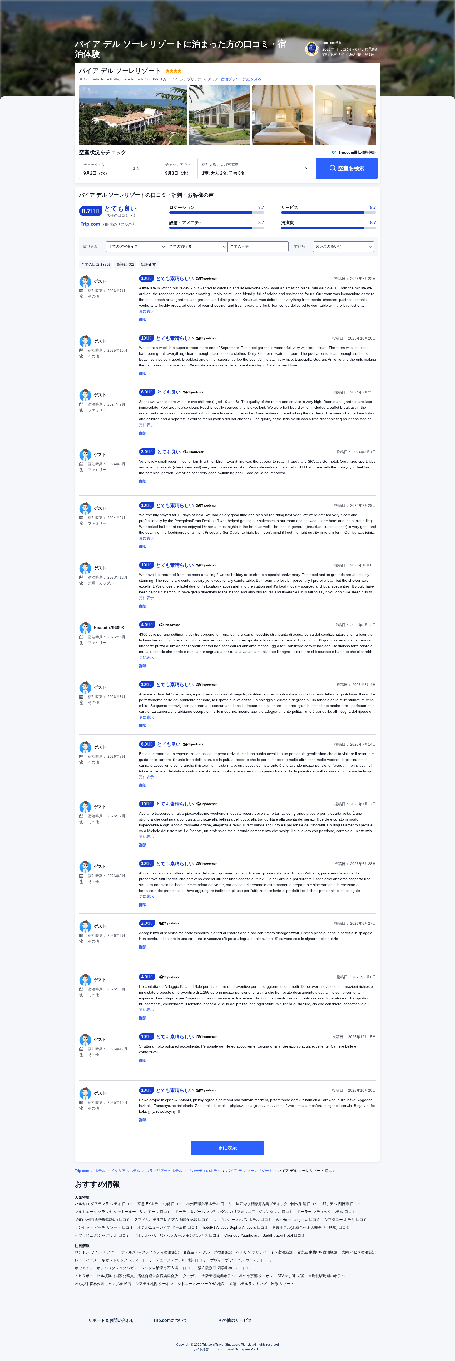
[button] (419, 8)
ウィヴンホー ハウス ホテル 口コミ (242, 1219)
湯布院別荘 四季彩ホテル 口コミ (225, 1268)
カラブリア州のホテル (164, 1170)
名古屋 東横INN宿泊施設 (317, 1252)
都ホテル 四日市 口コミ (341, 1204)
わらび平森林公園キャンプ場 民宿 (103, 1284)
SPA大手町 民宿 (291, 1276)
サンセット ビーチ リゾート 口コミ (104, 1227)
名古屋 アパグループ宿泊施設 (207, 1252)
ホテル (100, 1170)
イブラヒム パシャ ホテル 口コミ (102, 1235)
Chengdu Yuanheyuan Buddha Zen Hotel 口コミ (264, 1235)
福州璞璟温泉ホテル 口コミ (209, 1204)
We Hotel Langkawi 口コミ (298, 1219)
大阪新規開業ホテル (218, 1276)
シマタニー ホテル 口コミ (345, 1219)
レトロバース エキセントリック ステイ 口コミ (113, 1260)
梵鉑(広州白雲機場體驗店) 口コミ (102, 1219)
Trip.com (82, 1170)
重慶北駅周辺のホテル (326, 1276)
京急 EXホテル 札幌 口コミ (159, 1204)
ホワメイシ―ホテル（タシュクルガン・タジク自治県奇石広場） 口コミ (134, 1268)
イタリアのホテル (125, 1170)
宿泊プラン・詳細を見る (241, 79)
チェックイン (94, 165)
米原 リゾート (282, 1284)
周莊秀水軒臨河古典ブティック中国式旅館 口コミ (277, 1204)
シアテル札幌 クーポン (154, 1284)
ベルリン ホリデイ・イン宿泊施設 (264, 1252)
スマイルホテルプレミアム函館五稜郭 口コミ (171, 1219)
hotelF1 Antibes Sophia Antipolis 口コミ (235, 1227)
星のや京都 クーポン (256, 1276)
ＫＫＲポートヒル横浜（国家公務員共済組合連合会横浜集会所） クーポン (136, 1276)
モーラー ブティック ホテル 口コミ (326, 1212)
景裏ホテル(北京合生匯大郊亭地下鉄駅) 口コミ (311, 1227)
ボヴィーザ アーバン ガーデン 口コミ (241, 1260)
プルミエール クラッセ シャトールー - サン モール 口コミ (123, 1212)
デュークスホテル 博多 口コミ (181, 1260)
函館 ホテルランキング (248, 1284)
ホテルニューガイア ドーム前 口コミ (168, 1227)
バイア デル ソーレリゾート (249, 1170)
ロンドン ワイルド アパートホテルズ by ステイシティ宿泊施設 (127, 1252)
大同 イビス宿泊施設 (359, 1252)
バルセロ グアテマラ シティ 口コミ (104, 1204)
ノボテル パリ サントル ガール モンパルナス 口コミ (177, 1235)
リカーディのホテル (204, 1170)
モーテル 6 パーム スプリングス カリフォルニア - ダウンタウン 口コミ (234, 1212)
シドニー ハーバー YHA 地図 (201, 1284)
